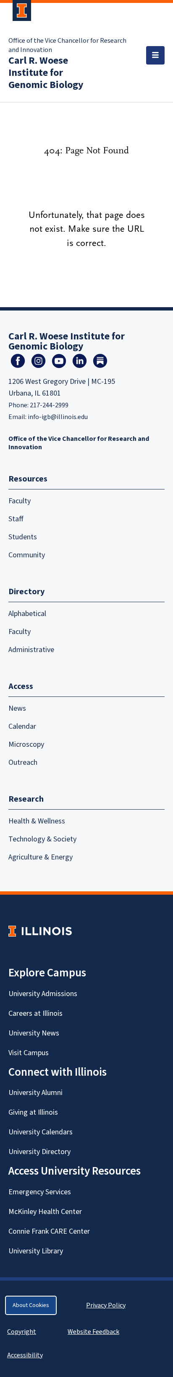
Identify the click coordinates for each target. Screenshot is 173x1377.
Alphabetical (27, 613)
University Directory (39, 1152)
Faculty (19, 501)
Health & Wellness (36, 821)
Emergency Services (39, 1192)
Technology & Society (42, 839)
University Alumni (35, 1092)
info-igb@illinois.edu (58, 417)
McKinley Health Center (45, 1211)
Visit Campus (28, 1053)
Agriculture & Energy (40, 857)
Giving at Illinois (33, 1112)
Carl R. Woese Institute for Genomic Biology (46, 72)
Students (22, 537)
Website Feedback (94, 1331)
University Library (35, 1251)
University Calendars (40, 1132)
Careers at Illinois (35, 1013)
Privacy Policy (106, 1305)
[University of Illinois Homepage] (40, 931)
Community (26, 555)
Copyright (21, 1331)
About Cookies (31, 1305)
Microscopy (26, 744)
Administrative (31, 649)
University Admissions (42, 994)
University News (33, 1033)
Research (26, 799)
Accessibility (25, 1355)
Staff (16, 519)
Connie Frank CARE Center (49, 1231)
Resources (27, 479)
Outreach (22, 762)
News (17, 708)
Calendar (22, 726)
